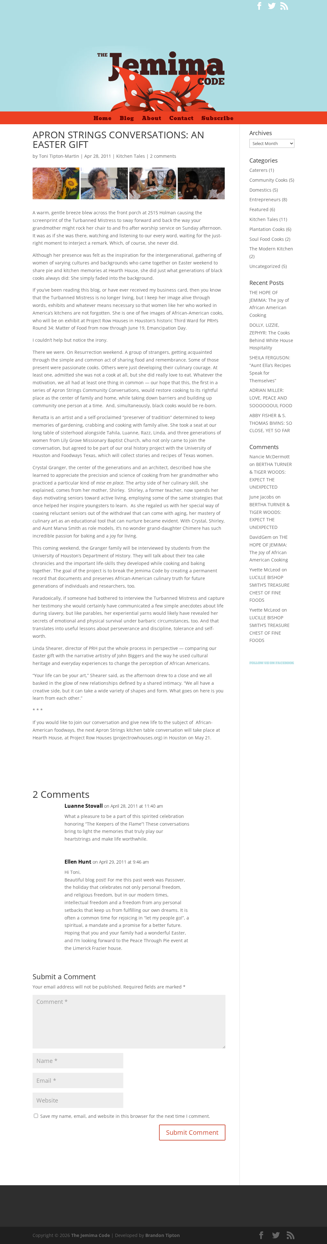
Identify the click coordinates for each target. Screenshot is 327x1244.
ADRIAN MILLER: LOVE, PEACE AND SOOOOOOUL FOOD (270, 397)
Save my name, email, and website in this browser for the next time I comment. (125, 1116)
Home (103, 119)
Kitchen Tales (130, 156)
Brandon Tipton (162, 1235)
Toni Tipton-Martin (59, 156)
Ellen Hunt (78, 861)
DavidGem (260, 537)
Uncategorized (264, 266)
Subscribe (218, 119)
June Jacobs (261, 497)
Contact (181, 119)
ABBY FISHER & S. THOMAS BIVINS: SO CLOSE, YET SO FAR (270, 423)
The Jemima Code (90, 1235)
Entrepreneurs (265, 199)
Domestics (260, 190)
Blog (127, 119)
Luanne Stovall (84, 805)
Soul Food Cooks (266, 239)
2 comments (163, 156)
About (151, 119)
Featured (259, 209)
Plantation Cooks (267, 229)
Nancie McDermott (269, 457)
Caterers (258, 170)
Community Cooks (268, 180)
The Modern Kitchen (271, 249)
